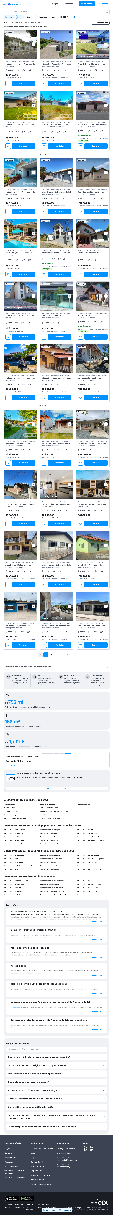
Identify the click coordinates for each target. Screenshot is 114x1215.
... (10, 22)
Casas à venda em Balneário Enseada (17, 895)
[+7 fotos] (20, 545)
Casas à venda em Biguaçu (86, 830)
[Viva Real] (15, 4)
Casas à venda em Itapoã (13, 859)
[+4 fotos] (56, 172)
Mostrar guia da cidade (56, 788)
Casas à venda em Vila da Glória (52, 891)
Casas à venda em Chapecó (87, 844)
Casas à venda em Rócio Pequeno (89, 884)
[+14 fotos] (20, 105)
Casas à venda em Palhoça (13, 833)
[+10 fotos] (92, 105)
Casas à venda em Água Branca (88, 895)
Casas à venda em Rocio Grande (52, 881)
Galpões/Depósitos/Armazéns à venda (54, 811)
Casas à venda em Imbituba (50, 833)
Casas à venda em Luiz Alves (87, 862)
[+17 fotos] (92, 233)
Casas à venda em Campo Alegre (89, 869)
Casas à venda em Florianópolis (15, 830)
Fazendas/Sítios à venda (49, 808)
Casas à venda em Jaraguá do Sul (52, 830)
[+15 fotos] (20, 44)
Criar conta (86, 3)
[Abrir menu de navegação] (4, 3)
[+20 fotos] (20, 424)
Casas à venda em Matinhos (50, 866)
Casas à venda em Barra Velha (88, 833)
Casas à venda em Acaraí (49, 884)
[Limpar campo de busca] (107, 11)
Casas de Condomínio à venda (15, 818)
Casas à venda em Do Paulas (87, 888)
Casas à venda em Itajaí (49, 844)
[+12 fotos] (56, 44)
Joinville (95, 938)
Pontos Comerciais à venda (50, 818)
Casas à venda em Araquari (14, 855)
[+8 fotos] (56, 105)
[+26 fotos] (92, 358)
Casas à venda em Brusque (50, 837)
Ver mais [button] (95, 921)
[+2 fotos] (92, 424)
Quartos (30, 17)
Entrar (105, 3)
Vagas (54, 17)
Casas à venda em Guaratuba (15, 869)
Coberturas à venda (47, 804)
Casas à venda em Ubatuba (14, 884)
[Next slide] (33, 44)
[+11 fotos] (20, 484)
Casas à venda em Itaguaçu (87, 891)
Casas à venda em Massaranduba (89, 855)
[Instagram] (91, 1148)
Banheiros (43, 17)
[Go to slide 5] (68, 753)
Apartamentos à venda (12, 811)
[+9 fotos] (92, 484)
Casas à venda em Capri (85, 881)
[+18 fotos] (92, 44)
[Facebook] (85, 1148)
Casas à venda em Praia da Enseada (53, 895)
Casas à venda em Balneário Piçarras (90, 840)
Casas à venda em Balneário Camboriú (91, 837)
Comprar (68, 3)
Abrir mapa (50, 1210)
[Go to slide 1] (45, 753)
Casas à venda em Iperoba (13, 891)
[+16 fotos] (20, 172)
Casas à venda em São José (14, 837)
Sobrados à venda (83, 804)
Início (5, 23)
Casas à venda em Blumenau (14, 840)
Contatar (23, 83)
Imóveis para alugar (11, 804)
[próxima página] (72, 654)
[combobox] (57, 11)
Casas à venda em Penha (86, 866)
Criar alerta (66, 1210)
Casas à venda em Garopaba (51, 840)
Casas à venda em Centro (13, 888)
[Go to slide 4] (62, 753)
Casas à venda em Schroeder (50, 862)
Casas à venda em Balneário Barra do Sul (18, 866)
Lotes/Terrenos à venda (48, 815)
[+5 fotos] (92, 172)
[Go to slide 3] (56, 753)
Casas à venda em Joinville (13, 844)
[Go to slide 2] (50, 753)
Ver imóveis (69, 765)
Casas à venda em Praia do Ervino (16, 881)
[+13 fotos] (56, 484)
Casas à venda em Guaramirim (51, 859)
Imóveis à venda (9, 808)
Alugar (55, 3)
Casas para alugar (10, 815)
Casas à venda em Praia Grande (52, 888)
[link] (20, 59)
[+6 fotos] (20, 296)
